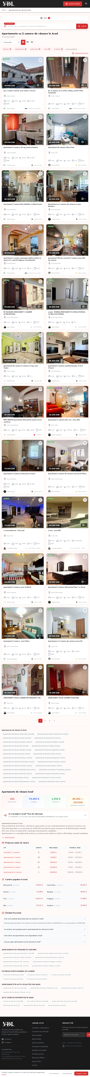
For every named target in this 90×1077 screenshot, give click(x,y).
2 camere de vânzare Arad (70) (37, 975)
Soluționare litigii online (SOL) (72, 1046)
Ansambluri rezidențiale (40, 1046)
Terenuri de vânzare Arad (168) (13, 1001)
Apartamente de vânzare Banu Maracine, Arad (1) (19, 781)
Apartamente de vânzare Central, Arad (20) (17, 738)
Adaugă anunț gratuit (39, 1050)
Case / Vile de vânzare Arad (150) (37, 1001)
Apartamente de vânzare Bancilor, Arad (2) (51, 762)
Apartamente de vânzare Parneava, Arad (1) (17, 773)
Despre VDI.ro (37, 1061)
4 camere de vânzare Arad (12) (13, 979)
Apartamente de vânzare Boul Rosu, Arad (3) (17, 758)
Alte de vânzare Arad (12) (11, 1005)
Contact (34, 1065)
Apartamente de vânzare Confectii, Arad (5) (46, 746)
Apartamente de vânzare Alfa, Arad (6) (15, 746)
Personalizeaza (54, 1073)
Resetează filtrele (71, 49)
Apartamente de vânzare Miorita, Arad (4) (16, 754)
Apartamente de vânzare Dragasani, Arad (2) (50, 758)
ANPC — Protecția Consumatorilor (71, 1043)
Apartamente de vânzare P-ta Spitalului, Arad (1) (54, 769)
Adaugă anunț (72, 4)
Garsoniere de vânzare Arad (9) (13, 975)
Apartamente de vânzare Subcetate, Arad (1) (50, 773)
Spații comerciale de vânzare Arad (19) (64, 1001)
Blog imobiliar (36, 1039)
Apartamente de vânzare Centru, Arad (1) (52, 781)
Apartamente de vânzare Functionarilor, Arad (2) (18, 762)
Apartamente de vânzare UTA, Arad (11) (47, 738)
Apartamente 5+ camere (13, 872)
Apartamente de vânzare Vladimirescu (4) (43, 988)
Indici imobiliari (37, 1035)
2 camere (58, 49)
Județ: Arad (35, 49)
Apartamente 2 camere (12, 857)
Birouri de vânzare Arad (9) (57, 1005)
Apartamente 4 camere (12, 867)
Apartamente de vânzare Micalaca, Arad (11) (17, 742)
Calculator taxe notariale (40, 1031)
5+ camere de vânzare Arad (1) (37, 979)
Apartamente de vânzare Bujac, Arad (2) (49, 765)
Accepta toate (81, 1073)
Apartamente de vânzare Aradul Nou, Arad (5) (49, 750)
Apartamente (21, 49)
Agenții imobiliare (38, 1043)
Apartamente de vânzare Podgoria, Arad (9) (50, 742)
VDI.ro (4, 10)
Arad (47, 49)
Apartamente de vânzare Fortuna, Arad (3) (47, 754)
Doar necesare (67, 1073)
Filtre (44, 18)
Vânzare (7, 49)
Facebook (8, 1039)
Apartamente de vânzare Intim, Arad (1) (16, 777)
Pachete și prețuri (38, 1054)
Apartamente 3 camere (12, 862)
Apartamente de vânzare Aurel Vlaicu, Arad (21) (52, 734)
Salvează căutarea (80, 53)
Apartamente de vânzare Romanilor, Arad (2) (17, 765)
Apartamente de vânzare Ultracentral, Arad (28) (18, 734)
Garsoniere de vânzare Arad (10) (34, 1005)
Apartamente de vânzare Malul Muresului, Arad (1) (19, 769)
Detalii (4, 1075)
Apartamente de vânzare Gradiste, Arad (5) (17, 750)
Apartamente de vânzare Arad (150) (15, 988)
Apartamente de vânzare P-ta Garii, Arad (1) (46, 777)
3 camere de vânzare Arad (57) (61, 975)
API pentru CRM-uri (38, 1058)
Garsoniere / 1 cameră (11, 852)
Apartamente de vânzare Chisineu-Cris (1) (16, 992)
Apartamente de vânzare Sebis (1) (72, 988)
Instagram (8, 1042)
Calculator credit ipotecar (40, 1028)
